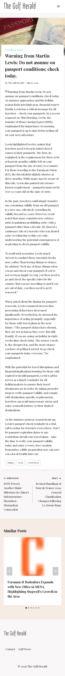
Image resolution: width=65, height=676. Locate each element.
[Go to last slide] (9, 571)
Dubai (9, 462)
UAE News (17, 50)
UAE (20, 462)
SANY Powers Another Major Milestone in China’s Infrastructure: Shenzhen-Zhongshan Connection (16, 494)
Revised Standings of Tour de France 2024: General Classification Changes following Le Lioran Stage (48, 492)
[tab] (26, 608)
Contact (10, 649)
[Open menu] (58, 6)
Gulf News (24, 649)
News (8, 50)
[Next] (55, 571)
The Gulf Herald (16, 82)
